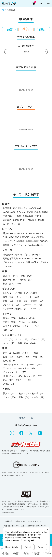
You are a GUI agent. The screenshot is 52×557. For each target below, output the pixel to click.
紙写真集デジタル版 (12, 254)
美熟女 (10, 322)
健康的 (37, 301)
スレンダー (13, 293)
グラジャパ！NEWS (42, 29)
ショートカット (28, 297)
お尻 (9, 297)
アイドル (30, 353)
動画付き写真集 (10, 258)
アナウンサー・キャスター (19, 368)
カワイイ (12, 326)
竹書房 (37, 216)
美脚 (9, 301)
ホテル (9, 343)
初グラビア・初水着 (32, 393)
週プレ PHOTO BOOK (14, 233)
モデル (24, 356)
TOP (4, 10)
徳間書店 (7, 220)
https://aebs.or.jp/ (8, 512)
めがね (27, 279)
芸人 (8, 380)
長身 (23, 301)
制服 (27, 276)
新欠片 (16, 220)
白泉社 (23, 220)
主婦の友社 (8, 216)
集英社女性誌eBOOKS (37, 241)
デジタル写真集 (9, 29)
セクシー (31, 326)
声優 (39, 356)
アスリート (24, 380)
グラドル (12, 353)
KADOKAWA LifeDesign (14, 212)
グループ (38, 339)
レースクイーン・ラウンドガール (23, 364)
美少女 (10, 318)
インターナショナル (16, 308)
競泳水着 (11, 279)
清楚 (9, 330)
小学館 (18, 216)
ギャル (37, 308)
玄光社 (30, 212)
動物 (24, 397)
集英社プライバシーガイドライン (28, 521)
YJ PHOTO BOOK (35, 233)
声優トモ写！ (32, 262)
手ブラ (10, 393)
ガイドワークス (20, 208)
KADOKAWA (35, 208)
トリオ (22, 339)
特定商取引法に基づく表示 (14, 526)
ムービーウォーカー (12, 224)
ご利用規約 (8, 521)
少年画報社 (27, 216)
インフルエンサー (15, 372)
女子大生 (11, 360)
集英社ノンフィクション (15, 245)
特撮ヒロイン (13, 376)
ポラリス (44, 262)
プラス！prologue (31, 254)
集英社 (45, 212)
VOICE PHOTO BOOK (30, 258)
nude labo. (7, 266)
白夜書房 (32, 220)
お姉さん (27, 318)
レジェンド (33, 376)
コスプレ (11, 276)
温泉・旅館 (27, 343)
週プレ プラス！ (25, 29)
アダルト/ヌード (10, 384)
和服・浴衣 (12, 283)
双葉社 (41, 220)
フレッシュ (12, 305)
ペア (8, 339)
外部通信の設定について (37, 526)
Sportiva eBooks (35, 245)
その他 (38, 397)
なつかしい (28, 322)
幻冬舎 (37, 212)
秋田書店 (7, 208)
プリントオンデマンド (13, 262)
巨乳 (31, 293)
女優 (9, 356)
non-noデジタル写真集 (13, 241)
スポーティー (33, 305)
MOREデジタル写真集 (33, 237)
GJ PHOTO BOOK (12, 237)
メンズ (10, 397)
